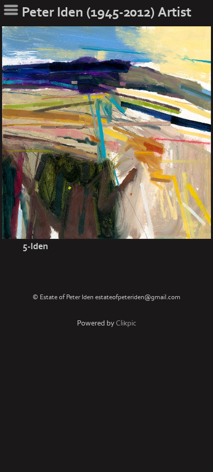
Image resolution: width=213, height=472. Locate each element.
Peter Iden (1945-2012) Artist (106, 12)
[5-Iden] (106, 132)
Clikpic (126, 323)
